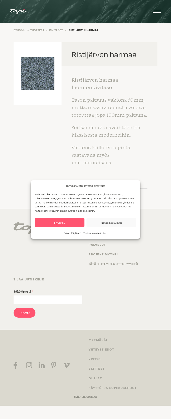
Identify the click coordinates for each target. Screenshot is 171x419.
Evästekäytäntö (72, 233)
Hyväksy (59, 223)
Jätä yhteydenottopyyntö (113, 264)
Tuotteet (37, 30)
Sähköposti (23, 291)
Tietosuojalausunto (94, 233)
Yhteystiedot (101, 349)
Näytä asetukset (111, 223)
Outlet (95, 378)
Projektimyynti (103, 254)
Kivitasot (56, 30)
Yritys (95, 359)
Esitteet (97, 368)
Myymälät (98, 340)
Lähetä (24, 312)
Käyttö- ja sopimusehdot (113, 388)
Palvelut (97, 244)
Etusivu (19, 30)
